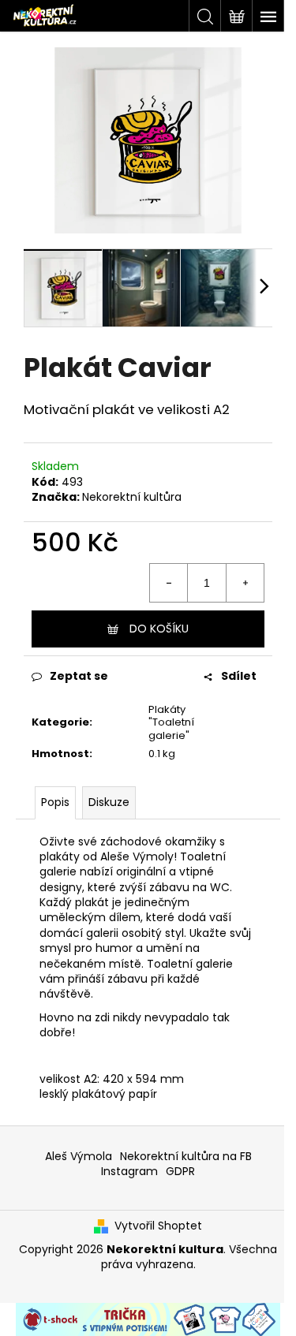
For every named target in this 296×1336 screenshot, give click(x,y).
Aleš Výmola (78, 1156)
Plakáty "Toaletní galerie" (171, 723)
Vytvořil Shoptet (158, 1225)
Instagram (129, 1171)
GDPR (180, 1171)
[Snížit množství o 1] (169, 583)
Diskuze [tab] (108, 802)
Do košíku (159, 628)
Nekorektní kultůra (132, 497)
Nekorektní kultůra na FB (186, 1156)
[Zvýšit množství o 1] (245, 583)
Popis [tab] (55, 802)
